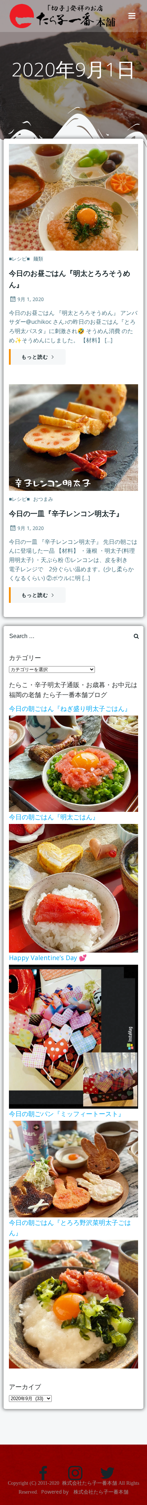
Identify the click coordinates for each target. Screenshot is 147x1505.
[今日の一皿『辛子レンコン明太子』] (73, 437)
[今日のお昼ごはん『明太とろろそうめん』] (73, 196)
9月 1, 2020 (30, 299)
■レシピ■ (19, 258)
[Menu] (132, 16)
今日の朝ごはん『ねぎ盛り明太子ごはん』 (70, 708)
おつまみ (43, 499)
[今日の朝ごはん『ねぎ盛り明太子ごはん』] (73, 763)
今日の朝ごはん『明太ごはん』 (54, 817)
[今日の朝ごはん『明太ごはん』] (73, 887)
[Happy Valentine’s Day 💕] (73, 1036)
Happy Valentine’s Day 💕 (48, 957)
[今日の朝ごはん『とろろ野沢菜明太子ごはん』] (73, 1303)
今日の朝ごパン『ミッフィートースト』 (67, 1113)
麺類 (38, 258)
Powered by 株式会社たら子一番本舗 (84, 1491)
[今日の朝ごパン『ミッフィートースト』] (73, 1168)
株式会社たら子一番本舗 (89, 1483)
